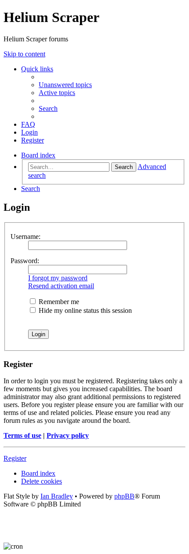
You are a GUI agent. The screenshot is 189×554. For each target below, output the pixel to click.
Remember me (58, 301)
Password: (25, 260)
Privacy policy (68, 435)
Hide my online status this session (84, 310)
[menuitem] (65, 84)
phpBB (124, 496)
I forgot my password (57, 278)
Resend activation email (61, 286)
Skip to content (24, 54)
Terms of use (22, 435)
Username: (25, 236)
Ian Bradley (56, 496)
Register (15, 458)
